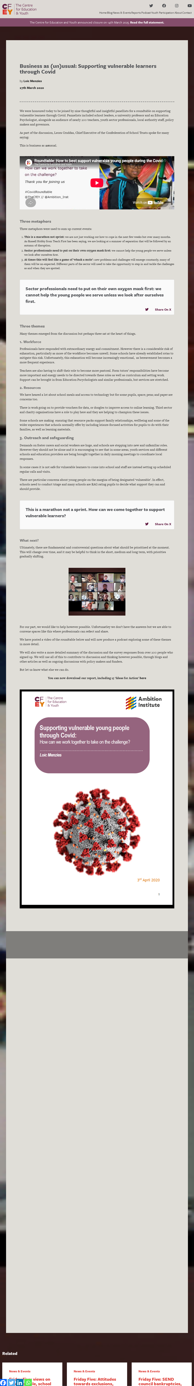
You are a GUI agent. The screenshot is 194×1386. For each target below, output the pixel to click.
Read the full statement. (147, 22)
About (178, 12)
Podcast (146, 12)
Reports (136, 12)
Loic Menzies (32, 81)
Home (103, 12)
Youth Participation (162, 12)
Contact (187, 12)
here (143, 678)
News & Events (122, 12)
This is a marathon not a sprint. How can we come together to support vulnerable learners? (95, 512)
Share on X (163, 309)
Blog (109, 12)
